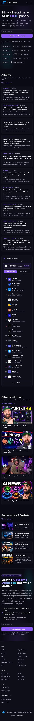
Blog (2, 656)
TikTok (22, 679)
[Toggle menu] (31, 2)
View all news (5, 83)
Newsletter (21, 659)
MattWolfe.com (6, 699)
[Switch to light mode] (27, 2)
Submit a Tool (22, 665)
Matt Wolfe (19, 716)
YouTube (6, 674)
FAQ (2, 665)
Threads (22, 676)
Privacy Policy (5, 690)
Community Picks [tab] (10, 271)
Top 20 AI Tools (22, 650)
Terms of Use (5, 687)
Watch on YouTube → (8, 403)
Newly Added (22, 653)
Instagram (7, 676)
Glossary (20, 662)
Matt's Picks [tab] (23, 271)
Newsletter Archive (7, 662)
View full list (16, 383)
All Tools (3, 653)
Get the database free (17, 629)
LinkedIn (6, 679)
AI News (3, 650)
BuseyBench (5, 702)
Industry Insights (22, 656)
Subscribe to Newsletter (17, 36)
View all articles (6, 519)
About (3, 659)
